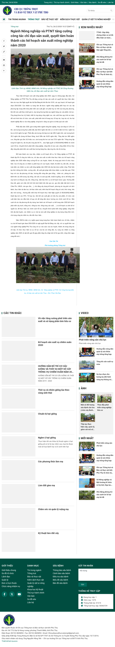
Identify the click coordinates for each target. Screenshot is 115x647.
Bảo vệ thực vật (34, 576)
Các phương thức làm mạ (50, 461)
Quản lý (5, 580)
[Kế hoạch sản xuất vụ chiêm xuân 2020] (18, 351)
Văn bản (83, 2)
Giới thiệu (74, 2)
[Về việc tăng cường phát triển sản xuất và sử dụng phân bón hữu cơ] (18, 327)
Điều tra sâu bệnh (60, 576)
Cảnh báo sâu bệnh (61, 573)
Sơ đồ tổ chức (8, 573)
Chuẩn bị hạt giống (47, 413)
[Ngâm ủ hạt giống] (18, 446)
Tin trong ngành (34, 570)
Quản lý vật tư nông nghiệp (35, 584)
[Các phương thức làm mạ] (18, 470)
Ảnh (83, 388)
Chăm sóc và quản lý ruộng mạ (53, 509)
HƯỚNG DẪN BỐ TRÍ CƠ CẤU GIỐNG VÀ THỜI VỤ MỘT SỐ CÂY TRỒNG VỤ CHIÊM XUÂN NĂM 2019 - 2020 (56, 378)
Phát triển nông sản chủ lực (92, 339)
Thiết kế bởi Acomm (10, 641)
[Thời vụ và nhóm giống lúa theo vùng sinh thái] (18, 398)
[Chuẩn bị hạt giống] (18, 422)
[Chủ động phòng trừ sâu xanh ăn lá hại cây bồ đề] (87, 60)
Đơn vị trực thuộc (9, 583)
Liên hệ (110, 2)
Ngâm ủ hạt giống (47, 437)
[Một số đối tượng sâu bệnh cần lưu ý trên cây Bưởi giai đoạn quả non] (88, 398)
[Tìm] (111, 10)
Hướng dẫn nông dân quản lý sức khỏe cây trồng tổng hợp (104, 84)
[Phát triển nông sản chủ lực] (96, 327)
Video (85, 313)
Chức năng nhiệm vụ (11, 586)
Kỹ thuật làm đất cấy (48, 533)
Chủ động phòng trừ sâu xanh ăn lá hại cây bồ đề (104, 59)
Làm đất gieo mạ (46, 485)
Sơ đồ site (102, 2)
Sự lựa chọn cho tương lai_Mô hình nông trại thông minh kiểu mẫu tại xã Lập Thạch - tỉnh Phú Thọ (104, 379)
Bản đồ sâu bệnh (60, 583)
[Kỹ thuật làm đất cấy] (18, 542)
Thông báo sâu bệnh (62, 570)
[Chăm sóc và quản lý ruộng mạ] (18, 518)
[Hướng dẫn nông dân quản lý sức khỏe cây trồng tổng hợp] (87, 84)
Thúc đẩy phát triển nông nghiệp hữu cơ (104, 407)
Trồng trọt (14, 26)
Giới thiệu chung (9, 570)
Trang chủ (48, 2)
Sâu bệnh (92, 2)
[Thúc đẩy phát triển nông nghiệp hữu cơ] (104, 398)
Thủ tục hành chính (61, 2)
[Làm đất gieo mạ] (18, 494)
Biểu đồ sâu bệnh (60, 580)
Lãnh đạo (6, 576)
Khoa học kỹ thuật (35, 589)
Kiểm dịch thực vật (35, 580)
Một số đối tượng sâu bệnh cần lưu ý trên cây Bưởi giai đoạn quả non (88, 410)
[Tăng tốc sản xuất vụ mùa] (87, 365)
